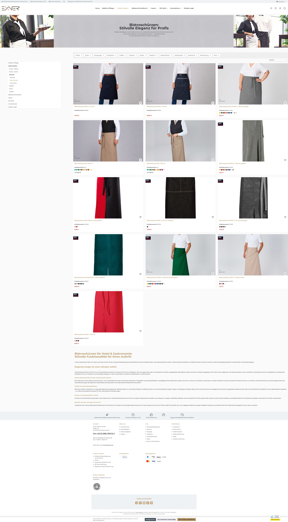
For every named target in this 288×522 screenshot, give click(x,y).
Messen (123, 434)
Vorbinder (12, 77)
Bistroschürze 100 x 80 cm (83, 163)
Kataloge (149, 431)
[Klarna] (158, 457)
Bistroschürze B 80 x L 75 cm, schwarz (160, 220)
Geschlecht (110, 55)
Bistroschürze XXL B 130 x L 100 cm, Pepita (233, 106)
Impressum (176, 427)
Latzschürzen (13, 83)
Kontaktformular (108, 445)
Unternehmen (12, 104)
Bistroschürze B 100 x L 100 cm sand (231, 277)
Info (147, 424)
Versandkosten (139, 512)
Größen (121, 55)
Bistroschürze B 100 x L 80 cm (84, 334)
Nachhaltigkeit (125, 429)
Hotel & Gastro (12, 66)
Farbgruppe (98, 55)
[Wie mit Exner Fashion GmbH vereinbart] (164, 457)
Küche (11, 88)
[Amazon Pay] (153, 457)
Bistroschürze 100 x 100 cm (156, 163)
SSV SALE (11, 101)
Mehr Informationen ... (99, 520)
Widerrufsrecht (177, 431)
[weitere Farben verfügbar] (237, 113)
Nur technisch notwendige (167, 519)
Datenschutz (177, 429)
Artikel (78, 55)
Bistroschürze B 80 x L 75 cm (84, 106)
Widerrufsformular (178, 434)
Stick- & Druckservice (153, 441)
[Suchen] (271, 8)
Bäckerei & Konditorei (14, 94)
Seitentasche (179, 55)
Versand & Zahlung (178, 439)
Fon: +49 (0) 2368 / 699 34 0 (104, 433)
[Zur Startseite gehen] (11, 8)
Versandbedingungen (153, 427)
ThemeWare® (161, 514)
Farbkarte (150, 434)
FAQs (148, 439)
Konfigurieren (150, 519)
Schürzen (11, 74)
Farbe (87, 55)
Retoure (149, 429)
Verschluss (191, 55)
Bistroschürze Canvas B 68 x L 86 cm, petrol (89, 277)
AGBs (174, 436)
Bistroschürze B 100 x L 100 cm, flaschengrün (162, 277)
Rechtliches (176, 424)
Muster (142, 55)
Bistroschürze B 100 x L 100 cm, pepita (232, 163)
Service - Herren (13, 71)
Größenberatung (152, 436)
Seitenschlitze (165, 55)
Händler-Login (12, 107)
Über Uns (122, 424)
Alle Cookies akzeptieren (186, 519)
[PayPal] (148, 457)
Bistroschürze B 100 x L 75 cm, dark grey (233, 220)
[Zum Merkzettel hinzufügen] (140, 103)
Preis (215, 55)
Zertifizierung (204, 55)
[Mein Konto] (280, 8)
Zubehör (11, 86)
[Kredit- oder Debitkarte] (151, 461)
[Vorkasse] (159, 461)
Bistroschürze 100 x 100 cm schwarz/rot (88, 220)
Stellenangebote (126, 431)
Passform (152, 55)
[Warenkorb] (284, 8)
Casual (10, 97)
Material (132, 55)
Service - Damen (13, 69)
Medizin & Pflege (13, 63)
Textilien (11, 91)
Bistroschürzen (14, 80)
